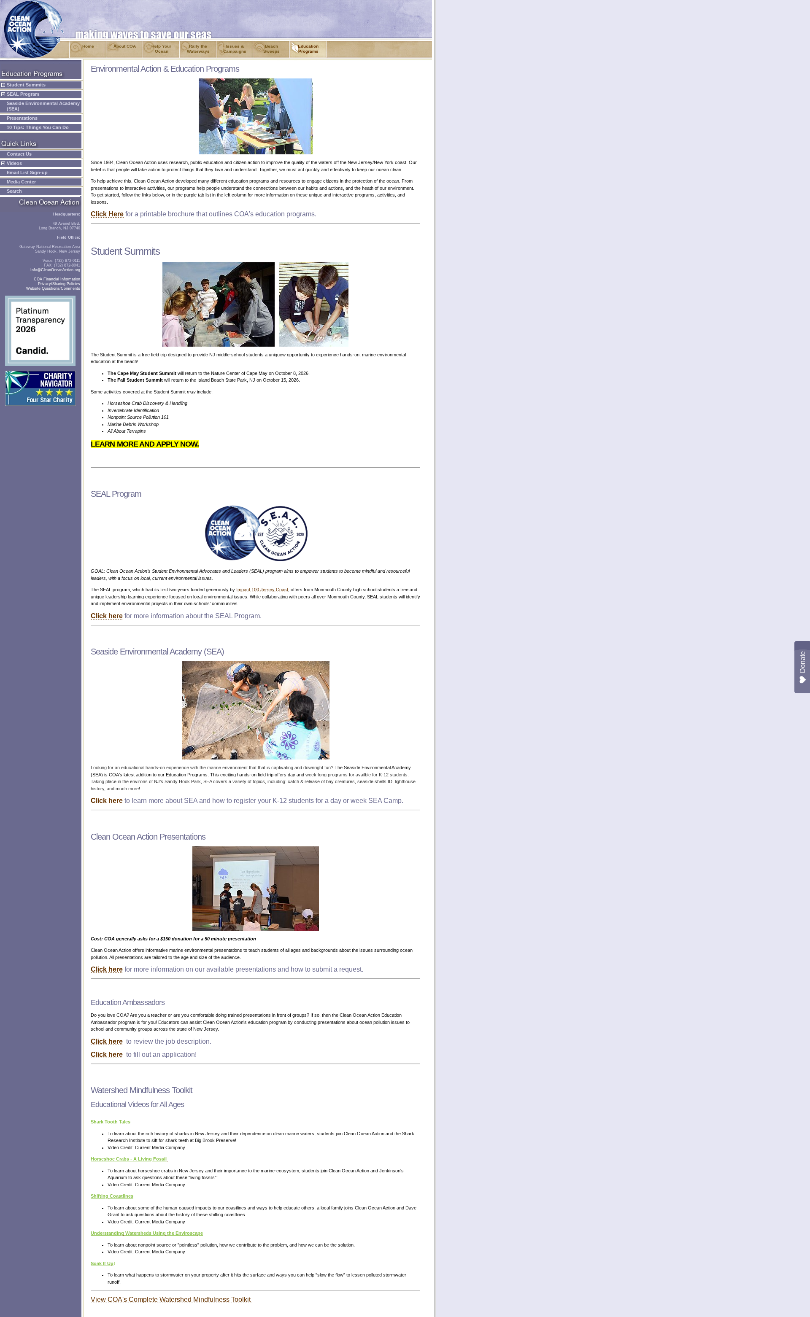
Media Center (21, 181)
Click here (107, 615)
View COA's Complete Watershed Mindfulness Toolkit (171, 1299)
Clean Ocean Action (30, 3)
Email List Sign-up (27, 172)
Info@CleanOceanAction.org (55, 270)
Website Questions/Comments (53, 288)
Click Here (107, 214)
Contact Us (19, 153)
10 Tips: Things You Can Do (38, 127)
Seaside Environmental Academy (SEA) (43, 106)
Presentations (22, 118)
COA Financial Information (57, 279)
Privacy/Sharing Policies (59, 284)
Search (14, 191)
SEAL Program (23, 94)
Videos (14, 163)
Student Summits (26, 84)
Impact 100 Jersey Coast (262, 589)
